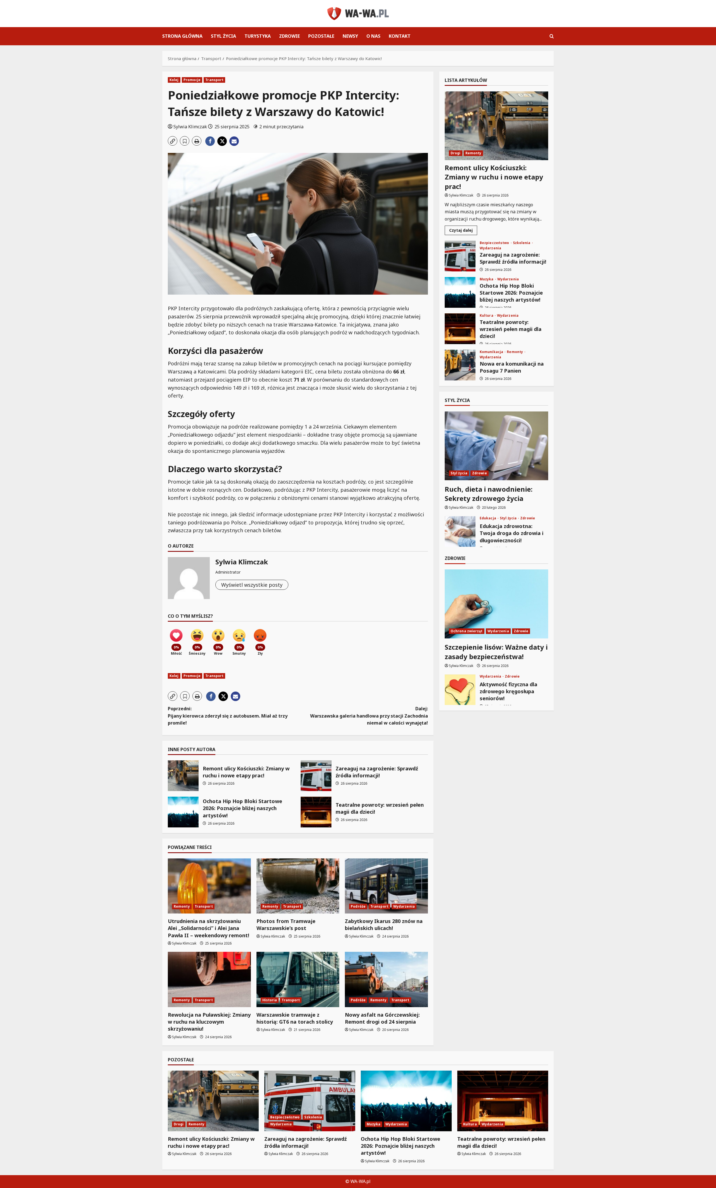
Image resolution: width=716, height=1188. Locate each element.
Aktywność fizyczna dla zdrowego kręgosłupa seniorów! (460, 690)
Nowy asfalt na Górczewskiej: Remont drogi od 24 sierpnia (382, 1018)
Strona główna (182, 36)
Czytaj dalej (463, 231)
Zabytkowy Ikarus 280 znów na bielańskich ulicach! (384, 924)
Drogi (456, 153)
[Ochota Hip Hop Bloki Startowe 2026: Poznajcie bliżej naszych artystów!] (406, 1101)
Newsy (350, 36)
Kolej (174, 79)
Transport (214, 79)
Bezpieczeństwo (495, 243)
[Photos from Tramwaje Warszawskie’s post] (298, 886)
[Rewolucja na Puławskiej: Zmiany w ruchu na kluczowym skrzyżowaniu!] (209, 979)
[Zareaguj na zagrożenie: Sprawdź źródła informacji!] (309, 1101)
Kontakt (400, 36)
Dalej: (369, 716)
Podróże (358, 906)
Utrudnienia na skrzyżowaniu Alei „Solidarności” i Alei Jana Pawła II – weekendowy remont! (208, 928)
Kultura (487, 315)
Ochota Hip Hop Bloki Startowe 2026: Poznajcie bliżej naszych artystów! (183, 812)
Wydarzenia (404, 906)
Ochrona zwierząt (467, 631)
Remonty (182, 906)
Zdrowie (289, 36)
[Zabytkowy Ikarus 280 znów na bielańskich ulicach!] (386, 886)
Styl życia (223, 36)
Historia (269, 1000)
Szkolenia (522, 243)
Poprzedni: (228, 716)
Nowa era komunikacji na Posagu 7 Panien (460, 365)
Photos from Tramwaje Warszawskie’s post (285, 924)
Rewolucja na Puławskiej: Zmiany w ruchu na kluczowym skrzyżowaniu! (209, 1021)
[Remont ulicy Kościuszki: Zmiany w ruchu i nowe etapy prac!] (496, 125)
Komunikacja (492, 352)
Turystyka (257, 36)
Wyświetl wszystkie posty (251, 584)
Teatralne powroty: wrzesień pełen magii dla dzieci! (316, 812)
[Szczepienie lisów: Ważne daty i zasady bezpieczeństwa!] (496, 603)
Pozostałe (321, 36)
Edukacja (488, 518)
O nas (373, 36)
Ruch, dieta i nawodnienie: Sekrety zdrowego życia (489, 493)
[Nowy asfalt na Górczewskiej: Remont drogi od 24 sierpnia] (386, 979)
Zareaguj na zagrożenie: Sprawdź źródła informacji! (316, 775)
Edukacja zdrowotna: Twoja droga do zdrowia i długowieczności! (460, 531)
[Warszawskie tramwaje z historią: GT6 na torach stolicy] (298, 979)
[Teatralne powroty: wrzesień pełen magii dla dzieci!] (502, 1101)
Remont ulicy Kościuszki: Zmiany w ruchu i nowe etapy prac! (183, 775)
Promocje (192, 79)
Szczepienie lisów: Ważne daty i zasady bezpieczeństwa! (496, 652)
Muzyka (487, 279)
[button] (552, 36)
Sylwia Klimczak (190, 127)
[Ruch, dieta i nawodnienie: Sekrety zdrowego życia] (496, 446)
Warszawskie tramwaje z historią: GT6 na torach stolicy (294, 1018)
